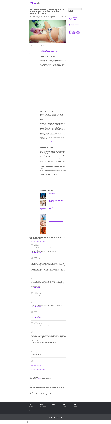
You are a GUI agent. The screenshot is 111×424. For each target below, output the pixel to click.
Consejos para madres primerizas (74, 33)
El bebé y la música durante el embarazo (55, 214)
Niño (29, 410)
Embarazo (30, 407)
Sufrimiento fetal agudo (44, 49)
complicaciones (31, 52)
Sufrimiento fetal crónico (44, 50)
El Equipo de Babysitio (43, 406)
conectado (39, 378)
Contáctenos (65, 406)
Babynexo (75, 406)
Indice (52, 406)
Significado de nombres (55, 407)
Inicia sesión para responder (36, 252)
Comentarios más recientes (41, 241)
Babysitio (30, 47)
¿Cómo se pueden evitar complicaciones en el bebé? (48, 51)
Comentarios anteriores (32, 241)
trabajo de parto (50, 116)
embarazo (35, 52)
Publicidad (64, 407)
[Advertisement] (53, 75)
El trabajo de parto (52, 193)
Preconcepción (31, 406)
